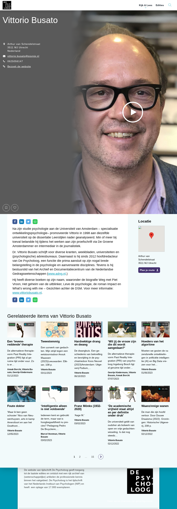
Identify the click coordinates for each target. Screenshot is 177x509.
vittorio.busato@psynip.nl (23, 56)
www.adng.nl (57, 273)
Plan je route (147, 270)
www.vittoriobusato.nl (27, 292)
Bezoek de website (19, 66)
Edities (160, 5)
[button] (151, 235)
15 (92, 456)
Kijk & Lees (145, 5)
